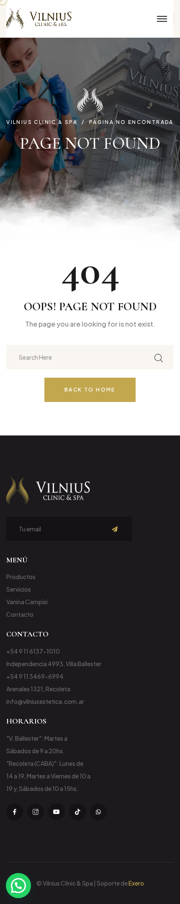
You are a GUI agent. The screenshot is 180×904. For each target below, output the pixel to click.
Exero (136, 883)
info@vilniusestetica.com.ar (45, 701)
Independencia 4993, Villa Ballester (53, 663)
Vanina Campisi (27, 601)
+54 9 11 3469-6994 (35, 676)
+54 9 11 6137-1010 (33, 651)
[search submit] (158, 357)
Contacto (19, 614)
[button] (18, 885)
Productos (21, 576)
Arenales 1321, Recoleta (38, 689)
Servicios (18, 589)
